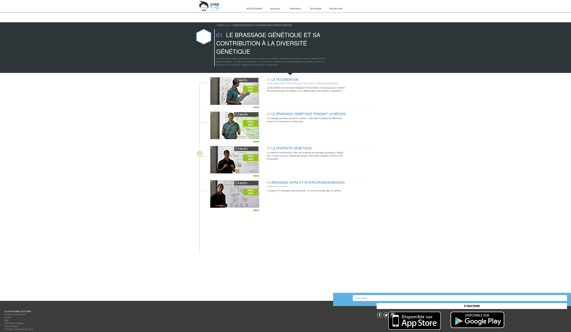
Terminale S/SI (223, 25)
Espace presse (11, 326)
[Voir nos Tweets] (386, 314)
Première (295, 8)
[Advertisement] (287, 232)
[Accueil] (209, 6)
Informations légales (13, 323)
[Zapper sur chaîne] (393, 314)
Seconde (275, 8)
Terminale (315, 8)
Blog (6, 320)
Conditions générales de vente (18, 329)
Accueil (7, 317)
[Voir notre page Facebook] (380, 314)
